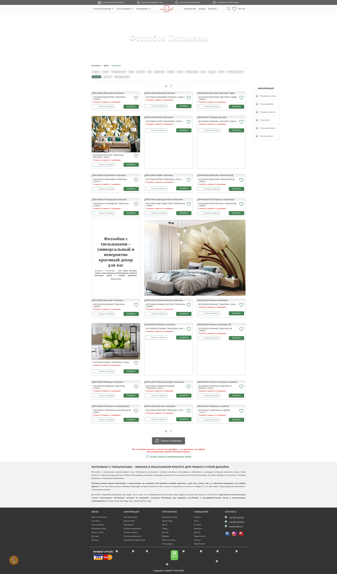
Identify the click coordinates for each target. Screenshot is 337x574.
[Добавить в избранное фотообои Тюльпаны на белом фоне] (136, 411)
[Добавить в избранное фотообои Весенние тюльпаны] (136, 98)
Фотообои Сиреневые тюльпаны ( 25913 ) (110, 180)
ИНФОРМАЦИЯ (142, 9)
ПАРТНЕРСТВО (190, 9)
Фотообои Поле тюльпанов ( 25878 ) (164, 121)
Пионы (180, 72)
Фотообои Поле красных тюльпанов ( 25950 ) (217, 204)
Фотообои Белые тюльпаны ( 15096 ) (111, 362)
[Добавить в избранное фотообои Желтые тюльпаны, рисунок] (136, 156)
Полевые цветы (192, 72)
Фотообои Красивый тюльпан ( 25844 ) (165, 97)
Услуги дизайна (97, 525)
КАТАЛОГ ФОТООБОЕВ (102, 9)
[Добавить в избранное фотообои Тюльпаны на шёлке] (241, 411)
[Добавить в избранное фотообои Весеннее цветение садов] (241, 98)
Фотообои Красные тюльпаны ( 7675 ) (165, 410)
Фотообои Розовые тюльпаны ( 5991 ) (165, 328)
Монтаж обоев (129, 521)
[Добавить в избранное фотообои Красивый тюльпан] (188, 98)
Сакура (222, 72)
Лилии (132, 72)
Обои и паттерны (168, 540)
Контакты (95, 540)
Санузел (197, 540)
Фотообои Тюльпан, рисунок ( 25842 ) (217, 121)
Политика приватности (133, 536)
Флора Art (108, 77)
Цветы (164, 525)
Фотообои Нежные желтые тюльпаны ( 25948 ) (165, 305)
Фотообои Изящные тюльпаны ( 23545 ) (109, 387)
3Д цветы (96, 72)
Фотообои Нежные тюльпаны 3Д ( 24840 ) (215, 329)
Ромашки (212, 72)
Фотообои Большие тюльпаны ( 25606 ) (109, 305)
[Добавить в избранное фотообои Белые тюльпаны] (136, 363)
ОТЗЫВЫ (202, 9)
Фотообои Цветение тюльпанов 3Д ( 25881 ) (216, 180)
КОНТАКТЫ (212, 9)
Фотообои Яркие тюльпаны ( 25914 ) (164, 179)
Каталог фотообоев (99, 517)
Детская (197, 532)
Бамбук (106, 72)
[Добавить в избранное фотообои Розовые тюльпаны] (188, 329)
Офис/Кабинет (199, 544)
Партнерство (129, 525)
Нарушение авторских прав (134, 540)
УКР (239, 9)
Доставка (95, 536)
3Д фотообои (167, 521)
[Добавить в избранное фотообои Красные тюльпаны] (188, 411)
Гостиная (197, 525)
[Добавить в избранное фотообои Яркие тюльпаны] (188, 180)
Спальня (197, 517)
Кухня (196, 521)
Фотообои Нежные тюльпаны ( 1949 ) (217, 304)
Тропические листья (235, 72)
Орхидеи (171, 72)
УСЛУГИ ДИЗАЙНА (123, 9)
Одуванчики (159, 72)
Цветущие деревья (122, 77)
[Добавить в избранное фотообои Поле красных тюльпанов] (241, 204)
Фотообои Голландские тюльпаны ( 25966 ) (111, 204)
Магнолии (141, 72)
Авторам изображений (132, 529)
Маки (150, 72)
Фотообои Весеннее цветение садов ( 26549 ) (217, 98)
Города (165, 529)
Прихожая (198, 529)
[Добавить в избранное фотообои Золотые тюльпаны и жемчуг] (241, 387)
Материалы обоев (98, 529)
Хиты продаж (167, 544)
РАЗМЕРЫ (131, 107)
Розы (203, 72)
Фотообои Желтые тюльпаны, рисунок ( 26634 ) (108, 156)
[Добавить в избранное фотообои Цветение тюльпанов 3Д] (241, 180)
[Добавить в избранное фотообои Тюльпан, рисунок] (241, 122)
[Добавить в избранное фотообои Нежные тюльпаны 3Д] (241, 329)
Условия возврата (131, 532)
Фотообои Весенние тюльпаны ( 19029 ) (109, 98)
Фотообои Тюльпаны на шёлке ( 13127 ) (214, 411)
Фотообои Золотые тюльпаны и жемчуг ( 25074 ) (215, 387)
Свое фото (95, 521)
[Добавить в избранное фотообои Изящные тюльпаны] (136, 387)
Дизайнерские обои (169, 517)
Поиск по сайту (97, 532)
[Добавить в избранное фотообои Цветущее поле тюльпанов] (188, 204)
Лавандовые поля (118, 72)
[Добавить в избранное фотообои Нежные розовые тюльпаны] (188, 387)
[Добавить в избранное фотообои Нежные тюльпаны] (241, 305)
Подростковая (199, 536)
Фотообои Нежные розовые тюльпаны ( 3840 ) (160, 387)
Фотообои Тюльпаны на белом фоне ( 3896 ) (112, 411)
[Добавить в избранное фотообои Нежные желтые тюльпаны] (188, 305)
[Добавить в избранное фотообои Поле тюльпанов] (188, 122)
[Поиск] (229, 9)
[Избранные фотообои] (234, 9)
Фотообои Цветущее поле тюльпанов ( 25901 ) (165, 204)
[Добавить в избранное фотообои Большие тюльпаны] (136, 305)
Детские (165, 532)
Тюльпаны (96, 77)
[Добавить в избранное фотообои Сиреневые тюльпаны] (136, 180)
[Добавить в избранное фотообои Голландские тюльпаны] (136, 204)
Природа (165, 536)
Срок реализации (130, 517)
